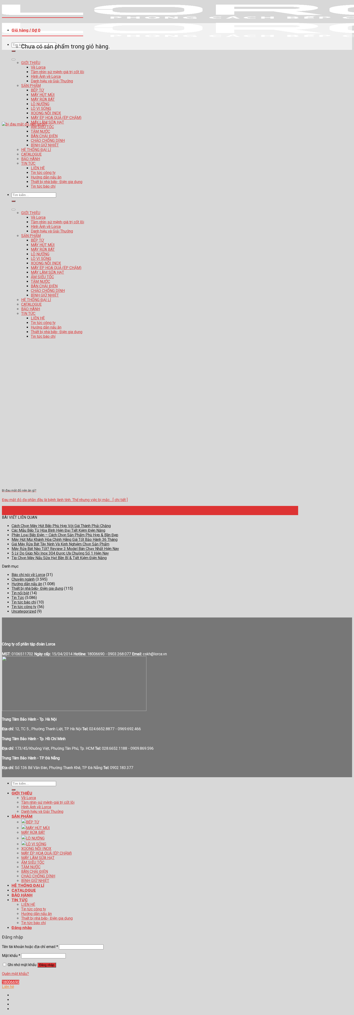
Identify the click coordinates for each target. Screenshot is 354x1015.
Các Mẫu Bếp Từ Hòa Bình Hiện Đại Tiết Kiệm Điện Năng (58, 530)
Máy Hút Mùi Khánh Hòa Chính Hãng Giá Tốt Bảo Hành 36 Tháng (65, 539)
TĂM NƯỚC (30, 867)
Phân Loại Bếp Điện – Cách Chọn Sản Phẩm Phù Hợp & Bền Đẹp (65, 535)
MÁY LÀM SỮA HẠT (37, 858)
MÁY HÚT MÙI (43, 95)
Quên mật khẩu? (15, 973)
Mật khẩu (11, 955)
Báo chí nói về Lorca (28, 574)
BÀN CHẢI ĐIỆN (34, 871)
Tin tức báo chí (24, 602)
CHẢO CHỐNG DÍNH (38, 876)
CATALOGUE (24, 890)
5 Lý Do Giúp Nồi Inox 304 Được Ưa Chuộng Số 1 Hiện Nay (60, 553)
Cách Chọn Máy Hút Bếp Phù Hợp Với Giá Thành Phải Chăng (61, 526)
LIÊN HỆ (28, 904)
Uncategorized (24, 611)
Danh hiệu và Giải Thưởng (52, 81)
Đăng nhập (46, 965)
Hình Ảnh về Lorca (46, 76)
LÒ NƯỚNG (40, 104)
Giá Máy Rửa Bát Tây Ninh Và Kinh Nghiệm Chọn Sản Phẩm (60, 544)
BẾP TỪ (37, 90)
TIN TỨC (20, 899)
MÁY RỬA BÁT (43, 99)
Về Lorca (38, 67)
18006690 (10, 982)
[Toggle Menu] (13, 59)
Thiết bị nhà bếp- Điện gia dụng (37, 588)
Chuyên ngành (23, 579)
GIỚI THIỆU (30, 62)
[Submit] (13, 51)
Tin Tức (18, 597)
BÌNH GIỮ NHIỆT (35, 880)
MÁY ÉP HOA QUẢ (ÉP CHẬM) (56, 117)
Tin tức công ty (24, 606)
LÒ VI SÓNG (41, 108)
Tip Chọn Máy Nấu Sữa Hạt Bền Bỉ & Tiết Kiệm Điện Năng (59, 558)
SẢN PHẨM (31, 85)
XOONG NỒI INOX (46, 113)
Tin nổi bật (20, 593)
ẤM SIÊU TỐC (32, 862)
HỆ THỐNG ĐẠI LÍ (28, 885)
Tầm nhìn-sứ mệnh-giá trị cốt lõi (57, 72)
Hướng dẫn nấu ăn (27, 584)
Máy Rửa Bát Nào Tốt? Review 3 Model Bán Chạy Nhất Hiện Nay (65, 548)
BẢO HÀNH (22, 895)
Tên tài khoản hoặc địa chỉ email (30, 946)
